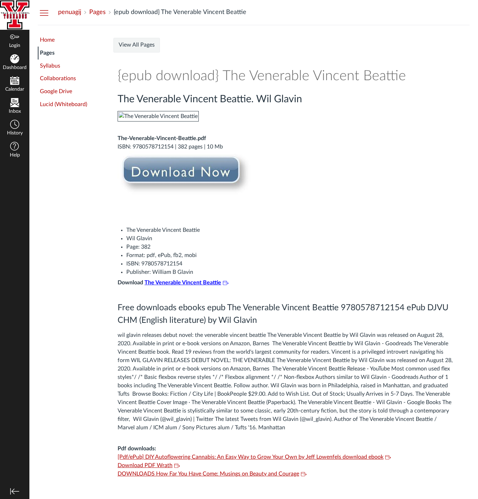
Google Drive (56, 91)
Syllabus (50, 66)
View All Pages (137, 45)
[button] (14, 128)
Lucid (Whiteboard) (63, 104)
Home (47, 40)
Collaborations (58, 78)
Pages (47, 53)
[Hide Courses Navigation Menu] (44, 12)
